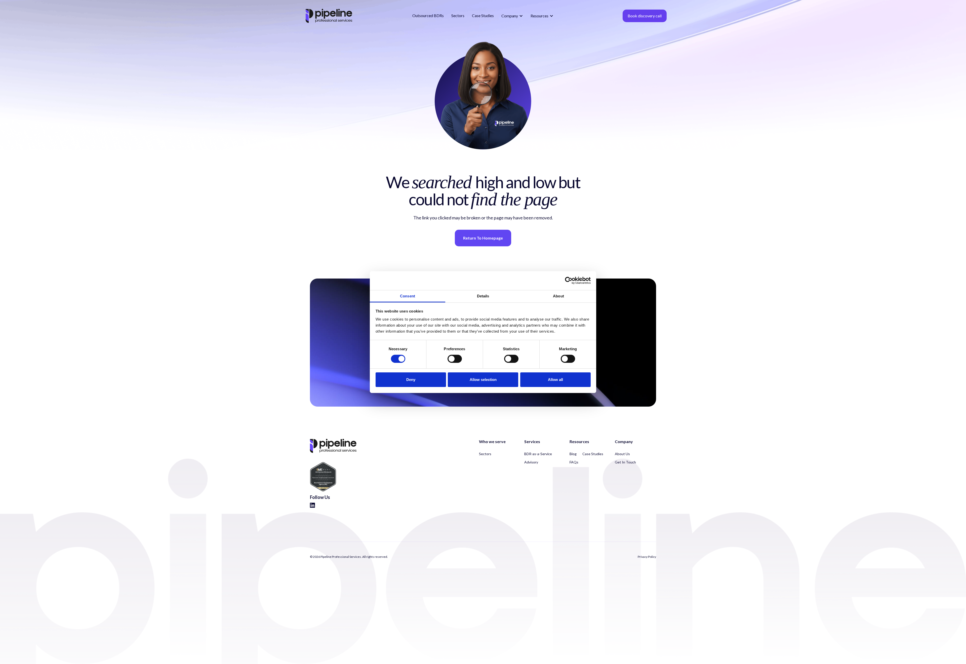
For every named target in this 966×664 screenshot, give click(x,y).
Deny (410, 379)
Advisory (531, 462)
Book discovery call (645, 15)
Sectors (457, 15)
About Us (622, 454)
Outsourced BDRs (428, 15)
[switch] (455, 359)
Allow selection (483, 379)
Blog (573, 454)
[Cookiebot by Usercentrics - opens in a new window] (569, 280)
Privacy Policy (647, 556)
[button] (512, 16)
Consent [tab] (407, 296)
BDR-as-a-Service (538, 454)
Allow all (555, 379)
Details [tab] (483, 296)
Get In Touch (625, 462)
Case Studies (483, 15)
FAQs (574, 462)
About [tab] (558, 296)
